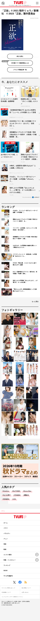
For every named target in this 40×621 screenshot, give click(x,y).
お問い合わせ (25, 592)
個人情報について (26, 587)
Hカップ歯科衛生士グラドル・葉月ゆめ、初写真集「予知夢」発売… (25, 272)
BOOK (5, 570)
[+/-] (36, 554)
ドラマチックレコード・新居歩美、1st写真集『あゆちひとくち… (25, 255)
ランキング (7, 565)
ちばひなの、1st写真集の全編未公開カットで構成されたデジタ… (25, 246)
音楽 (5, 544)
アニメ (6, 539)
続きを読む (20, 56)
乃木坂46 (17, 495)
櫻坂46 (26, 495)
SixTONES (16, 491)
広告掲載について (6, 592)
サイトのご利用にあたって (8, 587)
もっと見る (35, 301)
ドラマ (6, 528)
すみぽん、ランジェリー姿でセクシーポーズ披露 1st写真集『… (25, 211)
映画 (5, 549)
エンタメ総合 (8, 554)
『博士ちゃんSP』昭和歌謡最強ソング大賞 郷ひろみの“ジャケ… (25, 290)
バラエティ (7, 533)
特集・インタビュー (10, 560)
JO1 (14, 499)
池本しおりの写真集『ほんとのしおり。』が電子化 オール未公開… (25, 281)
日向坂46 (6, 499)
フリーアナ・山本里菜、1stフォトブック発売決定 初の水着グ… (25, 229)
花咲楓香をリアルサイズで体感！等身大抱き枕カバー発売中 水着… (25, 237)
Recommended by (27, 197)
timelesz (6, 491)
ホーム (3, 510)
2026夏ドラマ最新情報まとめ (20, 63)
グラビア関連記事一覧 (20, 69)
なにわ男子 (7, 495)
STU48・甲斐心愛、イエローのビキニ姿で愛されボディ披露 (24, 264)
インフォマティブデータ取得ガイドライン (12, 596)
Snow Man (27, 491)
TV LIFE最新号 (8, 576)
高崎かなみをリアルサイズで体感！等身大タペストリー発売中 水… (25, 220)
